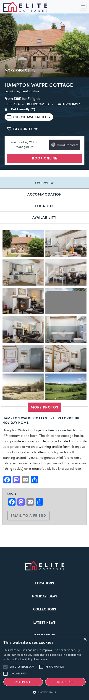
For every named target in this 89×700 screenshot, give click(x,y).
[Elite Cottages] (25, 6)
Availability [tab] (44, 217)
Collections (44, 609)
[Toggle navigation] (82, 7)
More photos (17, 70)
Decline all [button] (65, 682)
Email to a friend (28, 515)
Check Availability (32, 116)
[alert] (44, 667)
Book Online (44, 158)
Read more (40, 659)
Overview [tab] (44, 182)
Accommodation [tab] (44, 194)
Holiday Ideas (44, 596)
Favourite (23, 128)
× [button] (85, 639)
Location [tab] (44, 205)
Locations (44, 583)
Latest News (44, 622)
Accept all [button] (23, 682)
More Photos (44, 407)
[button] (44, 692)
